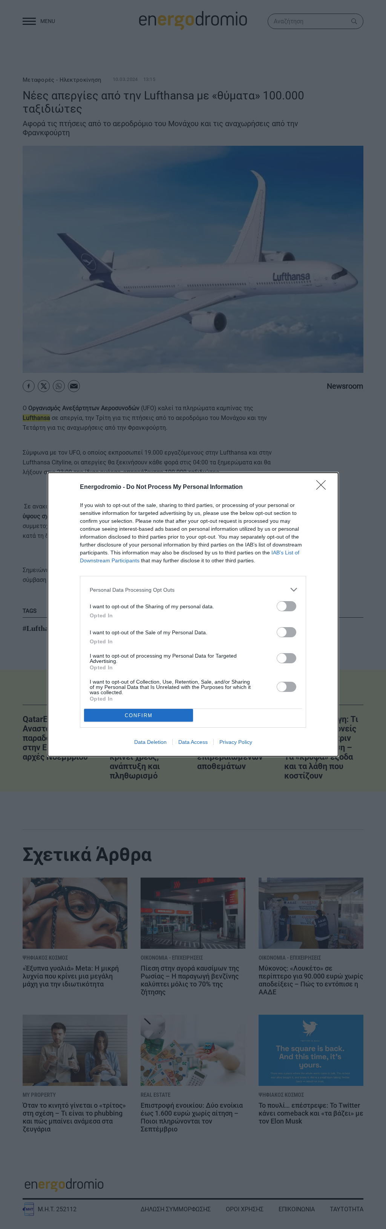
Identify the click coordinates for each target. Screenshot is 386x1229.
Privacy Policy (235, 742)
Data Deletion (150, 742)
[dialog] (193, 614)
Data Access (193, 742)
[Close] (323, 487)
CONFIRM (139, 715)
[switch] (286, 606)
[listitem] (193, 590)
